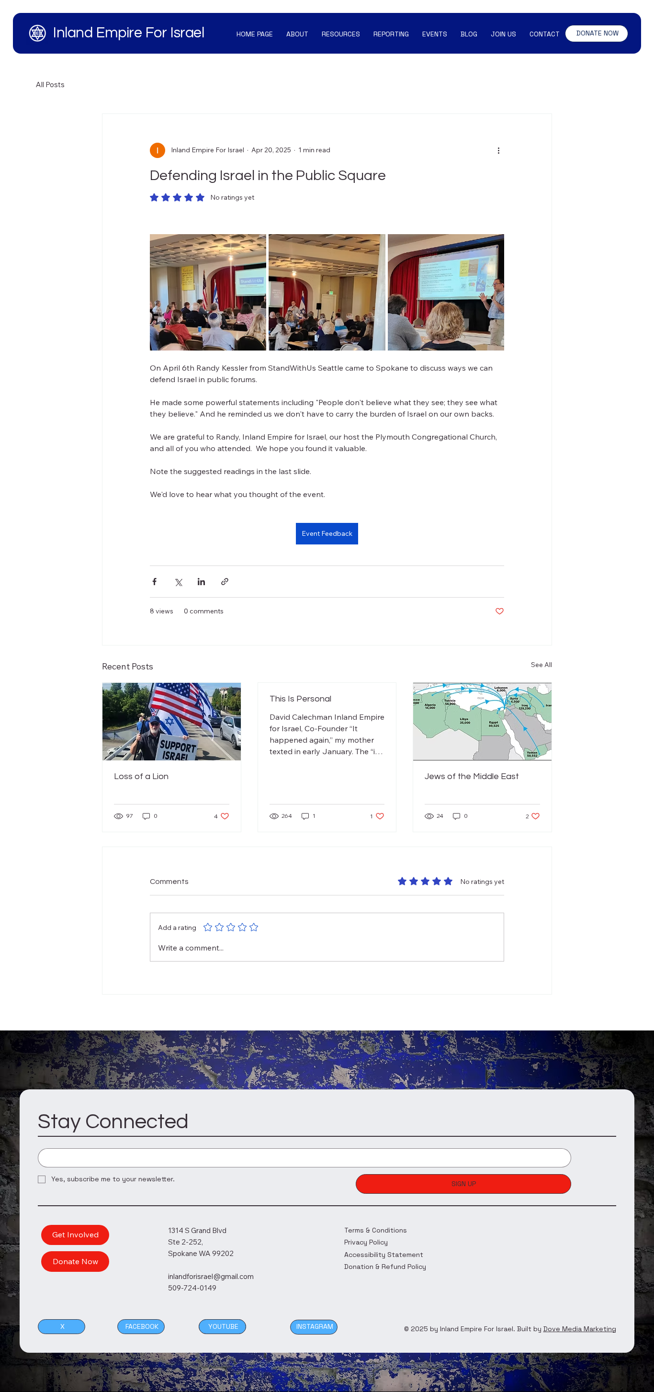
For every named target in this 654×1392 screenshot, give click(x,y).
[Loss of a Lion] (171, 721)
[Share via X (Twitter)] (177, 581)
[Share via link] (224, 581)
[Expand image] (208, 292)
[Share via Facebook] (154, 581)
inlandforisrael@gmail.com (211, 1276)
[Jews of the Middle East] (482, 721)
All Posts (50, 84)
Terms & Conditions (375, 1230)
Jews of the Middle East (472, 776)
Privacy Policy (366, 1242)
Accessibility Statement (383, 1254)
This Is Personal (300, 698)
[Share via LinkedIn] (201, 581)
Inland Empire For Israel (128, 33)
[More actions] (498, 150)
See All (541, 664)
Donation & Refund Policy (385, 1266)
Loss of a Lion (141, 776)
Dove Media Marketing (579, 1328)
